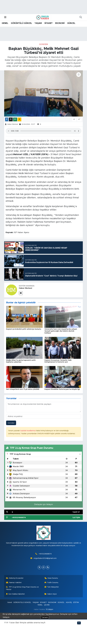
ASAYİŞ (69, 602)
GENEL (5, 23)
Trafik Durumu (52, 582)
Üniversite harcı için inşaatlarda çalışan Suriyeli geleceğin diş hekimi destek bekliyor (61, 331)
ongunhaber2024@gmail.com (45, 558)
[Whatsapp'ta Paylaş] (15, 119)
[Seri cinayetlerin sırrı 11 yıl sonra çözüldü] (24, 377)
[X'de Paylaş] (11, 119)
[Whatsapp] (43, 567)
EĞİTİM (76, 602)
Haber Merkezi (12, 124)
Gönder (11, 423)
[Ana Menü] (5, 17)
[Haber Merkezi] (11, 290)
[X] (39, 567)
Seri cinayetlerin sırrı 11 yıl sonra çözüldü (22, 389)
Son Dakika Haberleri (16, 594)
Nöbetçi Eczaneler (16, 578)
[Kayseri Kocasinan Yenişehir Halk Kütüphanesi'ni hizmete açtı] (63, 348)
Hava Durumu (53, 578)
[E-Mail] (21, 293)
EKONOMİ (59, 23)
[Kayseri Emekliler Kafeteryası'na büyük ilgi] (63, 377)
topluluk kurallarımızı (28, 430)
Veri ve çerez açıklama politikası (25, 617)
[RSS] (48, 567)
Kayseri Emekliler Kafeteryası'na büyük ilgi (62, 389)
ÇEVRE (47, 605)
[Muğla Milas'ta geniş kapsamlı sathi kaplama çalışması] (24, 348)
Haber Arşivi (52, 594)
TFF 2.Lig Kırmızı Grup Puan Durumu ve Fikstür (22, 588)
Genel (9, 602)
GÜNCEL (71, 23)
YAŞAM (38, 23)
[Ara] (81, 17)
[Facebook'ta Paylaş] (6, 119)
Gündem (43, 44)
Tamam (44, 617)
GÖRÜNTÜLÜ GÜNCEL (21, 23)
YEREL (40, 605)
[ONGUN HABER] (42, 17)
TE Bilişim (49, 609)
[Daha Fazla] (19, 119)
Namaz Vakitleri (15, 582)
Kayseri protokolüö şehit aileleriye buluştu (23, 329)
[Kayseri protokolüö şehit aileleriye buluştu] (24, 317)
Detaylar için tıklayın (43, 504)
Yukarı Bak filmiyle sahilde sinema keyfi (27, 623)
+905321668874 (45, 554)
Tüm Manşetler (53, 587)
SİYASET (48, 23)
